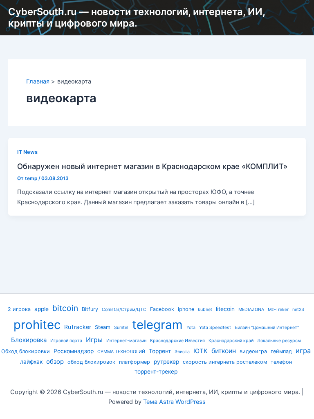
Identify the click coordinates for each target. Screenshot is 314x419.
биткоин (223, 351)
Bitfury (90, 309)
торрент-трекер (156, 371)
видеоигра (253, 351)
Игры (94, 340)
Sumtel (121, 327)
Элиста (182, 351)
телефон (281, 362)
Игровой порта (66, 340)
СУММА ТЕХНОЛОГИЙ (121, 351)
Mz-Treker (278, 309)
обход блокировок (91, 362)
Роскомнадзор (74, 351)
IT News (27, 152)
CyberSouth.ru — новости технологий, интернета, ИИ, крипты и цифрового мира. (136, 17)
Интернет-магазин (126, 340)
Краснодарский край (231, 340)
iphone (186, 309)
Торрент (160, 351)
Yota (190, 327)
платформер (134, 362)
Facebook (162, 309)
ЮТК (200, 351)
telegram (157, 325)
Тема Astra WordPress (174, 401)
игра (303, 351)
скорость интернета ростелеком (225, 362)
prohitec (37, 325)
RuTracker (77, 327)
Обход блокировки (25, 351)
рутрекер (166, 361)
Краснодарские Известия (177, 340)
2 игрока (19, 309)
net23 (298, 309)
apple (41, 309)
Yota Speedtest (215, 327)
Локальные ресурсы (279, 340)
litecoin (225, 309)
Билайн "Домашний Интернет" (267, 327)
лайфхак (31, 361)
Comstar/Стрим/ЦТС (124, 309)
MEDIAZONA (251, 309)
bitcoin (65, 308)
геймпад (281, 351)
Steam (102, 327)
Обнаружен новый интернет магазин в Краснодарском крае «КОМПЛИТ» (152, 166)
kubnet (205, 309)
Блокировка (29, 340)
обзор (55, 361)
